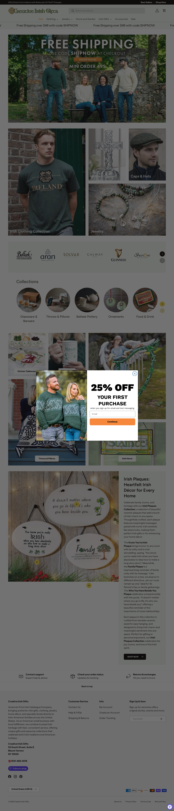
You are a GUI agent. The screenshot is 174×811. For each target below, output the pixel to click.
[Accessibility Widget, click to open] (170, 807)
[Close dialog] (134, 373)
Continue (112, 421)
